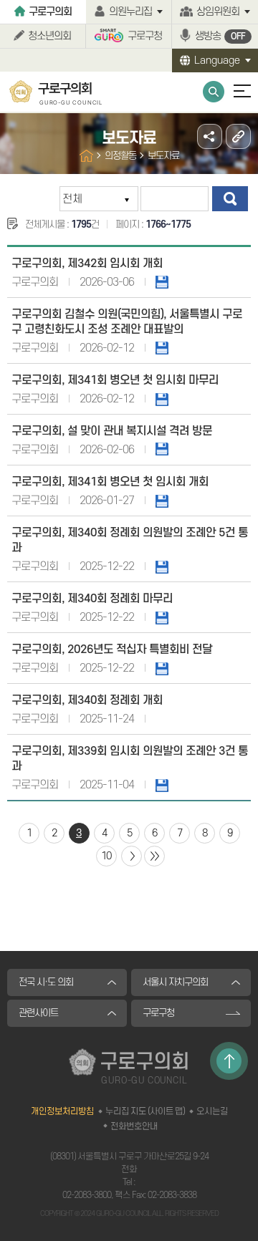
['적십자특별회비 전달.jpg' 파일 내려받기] (162, 668)
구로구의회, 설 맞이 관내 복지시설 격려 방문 (111, 431)
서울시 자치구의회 (175, 982)
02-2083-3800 (86, 1195)
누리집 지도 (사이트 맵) (145, 1111)
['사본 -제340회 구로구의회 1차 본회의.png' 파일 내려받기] (162, 500)
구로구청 (145, 36)
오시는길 (212, 1111)
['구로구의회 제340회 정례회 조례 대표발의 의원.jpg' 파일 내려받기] (162, 566)
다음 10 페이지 (131, 856)
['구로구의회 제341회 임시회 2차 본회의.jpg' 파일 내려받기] (162, 282)
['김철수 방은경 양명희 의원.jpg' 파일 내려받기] (162, 784)
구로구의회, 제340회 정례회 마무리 (92, 598)
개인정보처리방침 (62, 1111)
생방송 (220, 36)
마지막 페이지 (154, 856)
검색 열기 (213, 91)
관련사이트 (38, 1013)
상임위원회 (217, 12)
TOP (229, 1060)
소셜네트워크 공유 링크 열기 (209, 136)
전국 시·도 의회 (46, 982)
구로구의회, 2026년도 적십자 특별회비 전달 (111, 649)
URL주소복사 (238, 136)
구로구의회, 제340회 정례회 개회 (87, 700)
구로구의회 (50, 12)
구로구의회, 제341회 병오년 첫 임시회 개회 (110, 481)
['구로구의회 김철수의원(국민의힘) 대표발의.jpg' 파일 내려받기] (162, 348)
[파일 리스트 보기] (162, 449)
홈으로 (86, 156)
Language (217, 60)
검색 (230, 198)
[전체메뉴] (236, 98)
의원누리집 (130, 12)
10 (106, 856)
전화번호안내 (134, 1126)
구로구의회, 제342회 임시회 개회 (87, 263)
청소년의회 (49, 36)
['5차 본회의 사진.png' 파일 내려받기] (162, 617)
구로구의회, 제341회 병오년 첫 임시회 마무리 (115, 380)
